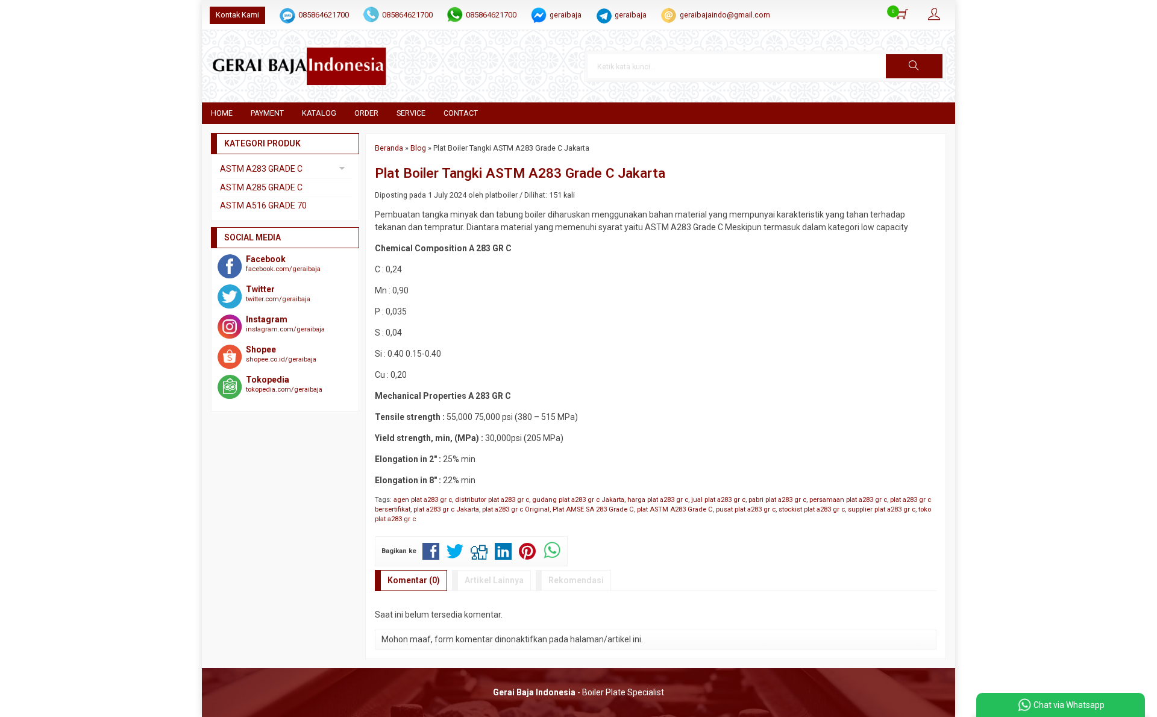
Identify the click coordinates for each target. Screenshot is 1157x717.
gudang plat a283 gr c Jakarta (578, 500)
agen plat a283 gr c (423, 500)
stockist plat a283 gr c (812, 509)
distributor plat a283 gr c (492, 500)
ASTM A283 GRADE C (261, 169)
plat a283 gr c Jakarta (446, 509)
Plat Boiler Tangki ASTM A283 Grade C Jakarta (520, 173)
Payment (267, 112)
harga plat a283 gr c (657, 500)
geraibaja (566, 14)
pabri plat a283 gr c (777, 500)
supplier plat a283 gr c (881, 509)
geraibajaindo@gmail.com (725, 14)
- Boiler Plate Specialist (578, 692)
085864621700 (323, 14)
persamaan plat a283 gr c (848, 500)
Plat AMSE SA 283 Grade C (593, 509)
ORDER (366, 112)
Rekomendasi (576, 580)
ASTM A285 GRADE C (261, 187)
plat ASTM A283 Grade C (675, 509)
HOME (222, 112)
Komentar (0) (413, 580)
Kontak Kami (237, 14)
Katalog (319, 112)
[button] (914, 66)
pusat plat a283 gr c (746, 509)
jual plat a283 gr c (718, 500)
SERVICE (411, 112)
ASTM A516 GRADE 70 (263, 205)
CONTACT (461, 112)
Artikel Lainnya (494, 580)
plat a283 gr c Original (516, 509)
